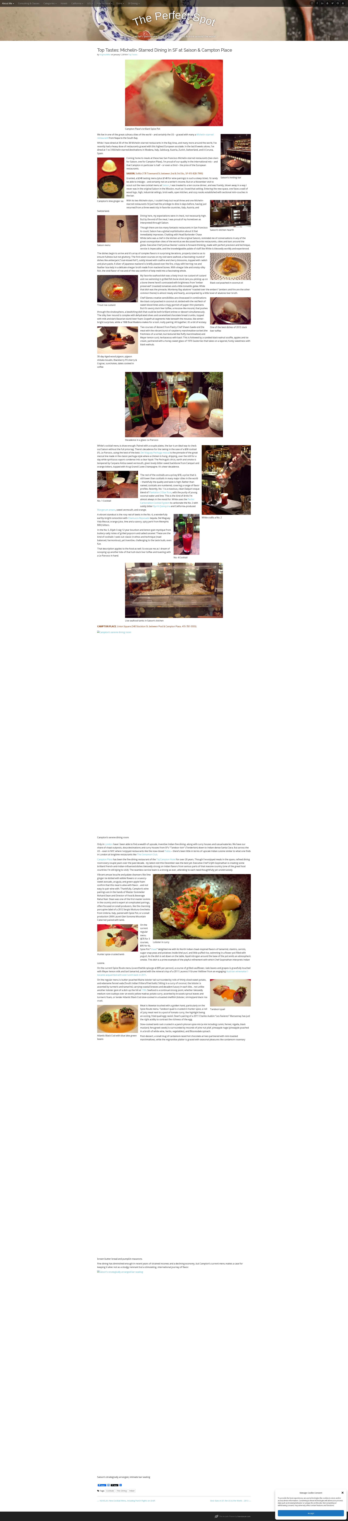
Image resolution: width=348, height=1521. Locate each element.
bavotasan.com (244, 1516)
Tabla (167, 851)
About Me (7, 3)
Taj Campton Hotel (166, 859)
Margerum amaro (106, 509)
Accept (311, 1513)
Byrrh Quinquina (161, 506)
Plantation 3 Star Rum (160, 492)
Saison (165, 185)
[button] (342, 1492)
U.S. (89, 3)
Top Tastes (132, 54)
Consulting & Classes (28, 3)
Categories (49, 3)
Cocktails (110, 1490)
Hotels (64, 3)
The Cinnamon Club (147, 854)
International (104, 3)
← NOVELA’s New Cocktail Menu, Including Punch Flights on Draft (126, 1500)
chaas (154, 949)
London (109, 844)
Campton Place (104, 859)
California (76, 3)
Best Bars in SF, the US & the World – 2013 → (230, 1500)
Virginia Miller (105, 54)
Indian (132, 1490)
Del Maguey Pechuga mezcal (155, 452)
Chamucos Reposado (138, 518)
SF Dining (133, 3)
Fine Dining (122, 1490)
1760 (144, 990)
